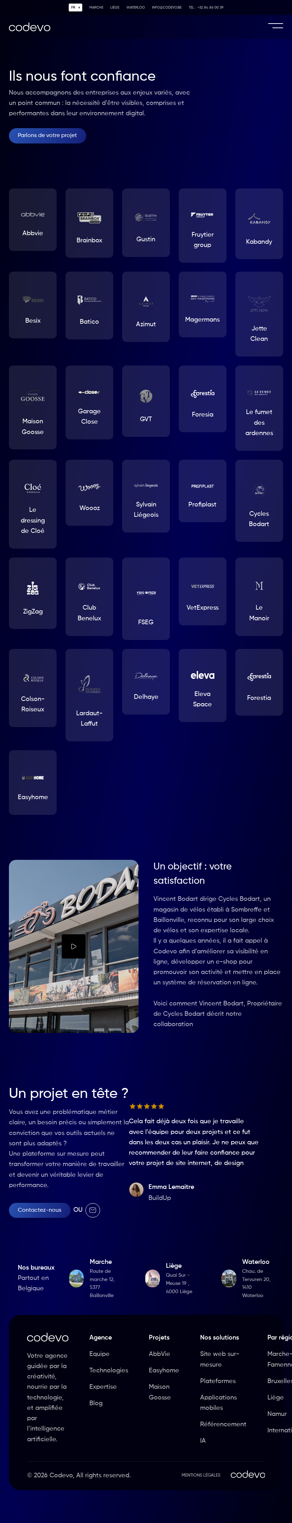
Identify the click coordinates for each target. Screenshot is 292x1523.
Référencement (223, 1424)
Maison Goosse (160, 1392)
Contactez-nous (39, 1210)
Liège (114, 7)
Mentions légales (201, 1475)
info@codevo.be (167, 7)
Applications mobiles (218, 1403)
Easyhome (164, 1370)
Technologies (108, 1370)
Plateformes (218, 1381)
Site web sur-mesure (219, 1359)
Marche (96, 7)
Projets (159, 1338)
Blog (96, 1403)
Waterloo (135, 7)
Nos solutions (219, 1338)
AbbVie (159, 1354)
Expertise (103, 1387)
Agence (100, 1338)
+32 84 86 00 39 (206, 7)
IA (203, 1441)
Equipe (99, 1354)
